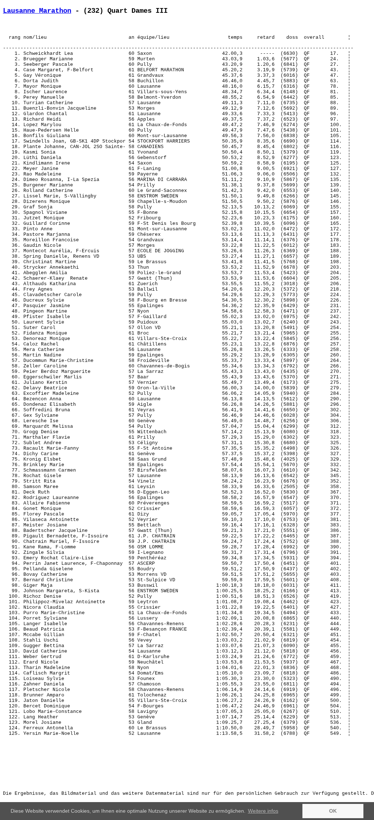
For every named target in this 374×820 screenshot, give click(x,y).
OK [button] (333, 811)
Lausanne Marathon (37, 11)
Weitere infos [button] (263, 811)
